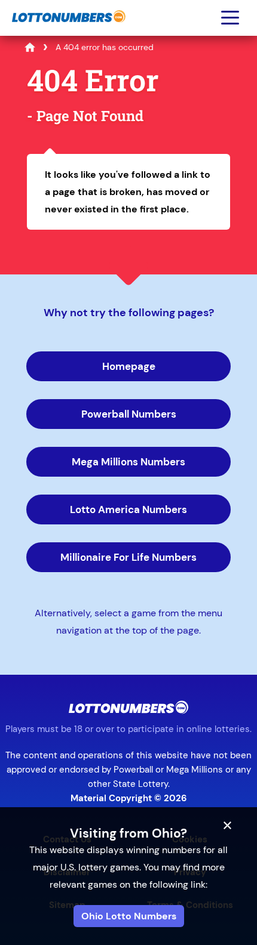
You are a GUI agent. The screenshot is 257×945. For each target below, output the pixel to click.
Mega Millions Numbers (128, 461)
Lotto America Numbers (128, 509)
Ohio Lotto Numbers (128, 916)
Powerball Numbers (128, 414)
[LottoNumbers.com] (67, 28)
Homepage (128, 366)
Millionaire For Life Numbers (128, 557)
